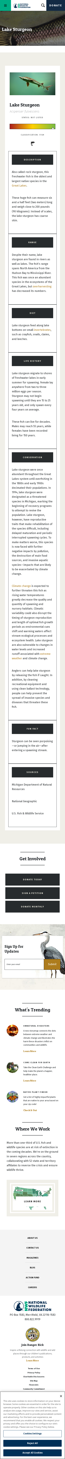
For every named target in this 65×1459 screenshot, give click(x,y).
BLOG (32, 1267)
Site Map (34, 1381)
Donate (55, 5)
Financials (33, 1385)
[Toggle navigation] (5, 5)
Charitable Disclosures (33, 1377)
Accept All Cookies (32, 1452)
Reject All (32, 1443)
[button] (52, 964)
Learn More (29, 1051)
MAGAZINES (32, 1257)
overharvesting (42, 286)
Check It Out (30, 1110)
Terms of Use (34, 1368)
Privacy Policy (34, 1373)
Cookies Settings (32, 1433)
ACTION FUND (32, 1277)
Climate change (21, 586)
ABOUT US (33, 1238)
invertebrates (42, 329)
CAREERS (32, 1287)
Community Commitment (34, 1389)
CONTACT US (32, 1248)
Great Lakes (19, 185)
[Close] (61, 1396)
